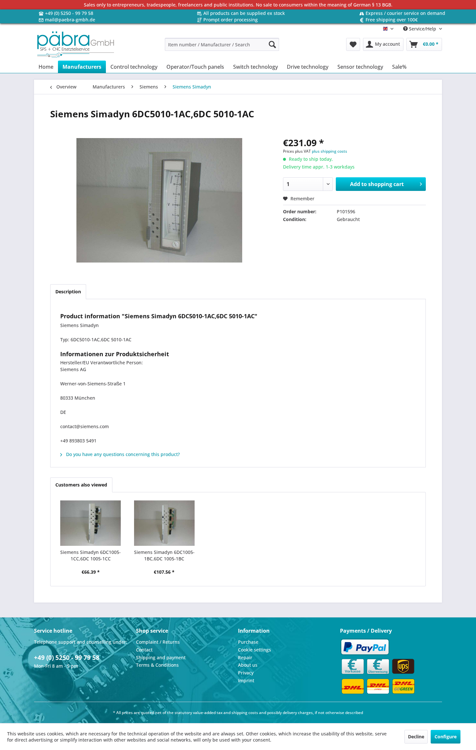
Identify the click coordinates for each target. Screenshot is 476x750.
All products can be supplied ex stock (244, 13)
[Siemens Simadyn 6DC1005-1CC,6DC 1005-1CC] (91, 523)
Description (68, 291)
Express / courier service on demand (405, 13)
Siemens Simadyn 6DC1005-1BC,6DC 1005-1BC (164, 555)
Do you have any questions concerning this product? (122, 454)
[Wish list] (353, 44)
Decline (416, 736)
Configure (446, 736)
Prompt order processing (230, 20)
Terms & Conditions (157, 665)
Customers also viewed (81, 485)
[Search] (272, 44)
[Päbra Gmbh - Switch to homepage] (75, 44)
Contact (144, 650)
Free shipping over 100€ (392, 20)
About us (247, 665)
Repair (245, 657)
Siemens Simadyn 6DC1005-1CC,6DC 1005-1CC (90, 555)
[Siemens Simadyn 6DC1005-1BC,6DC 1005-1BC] (164, 523)
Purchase (248, 642)
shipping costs (245, 712)
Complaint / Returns (158, 642)
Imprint (246, 680)
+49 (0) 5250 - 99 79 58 (69, 13)
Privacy (246, 673)
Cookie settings (254, 650)
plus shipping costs (329, 151)
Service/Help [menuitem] (422, 29)
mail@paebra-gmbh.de (70, 20)
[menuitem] (222, 44)
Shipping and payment (161, 657)
